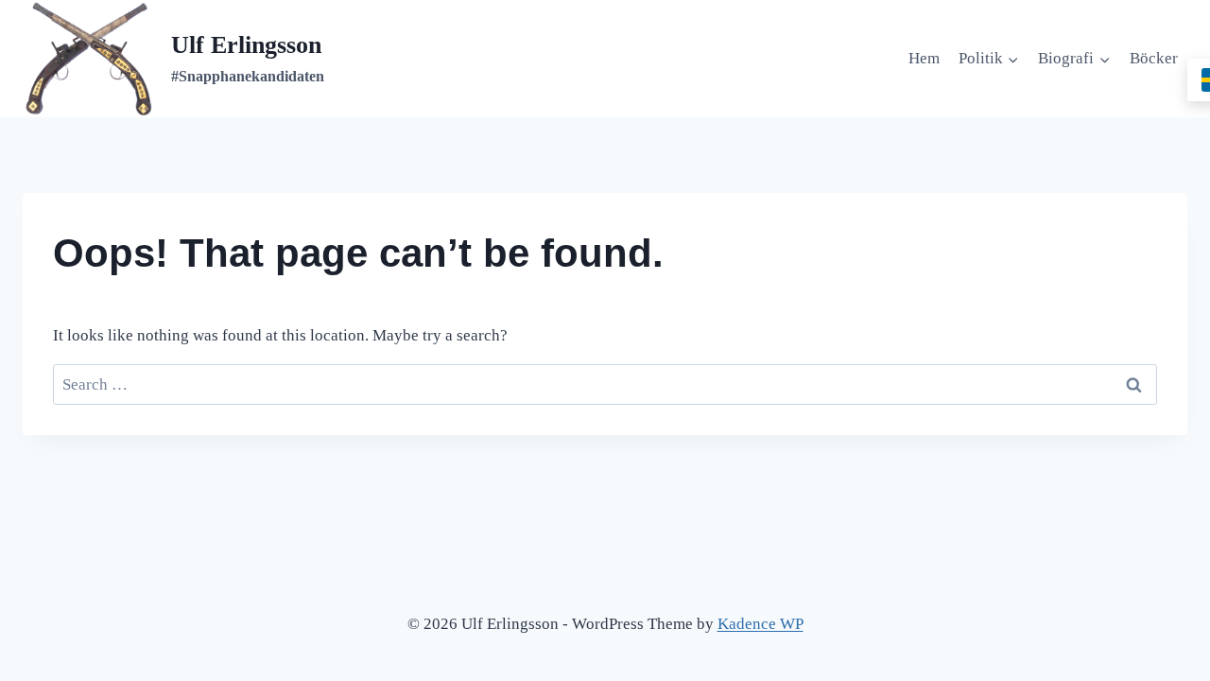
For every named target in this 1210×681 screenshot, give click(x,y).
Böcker (1154, 58)
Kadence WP (760, 624)
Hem (924, 58)
